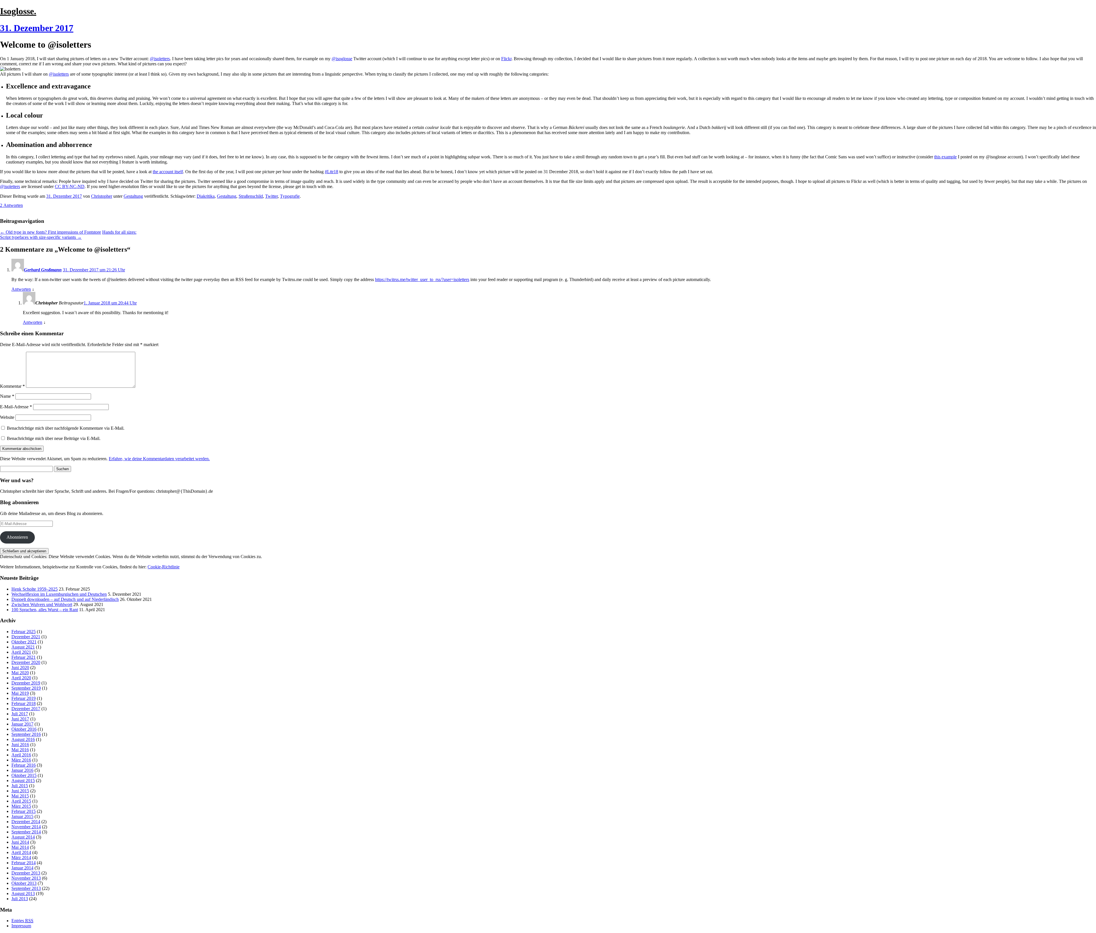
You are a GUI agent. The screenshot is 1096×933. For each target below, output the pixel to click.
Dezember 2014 (25, 821)
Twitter (271, 196)
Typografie (290, 196)
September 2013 (26, 888)
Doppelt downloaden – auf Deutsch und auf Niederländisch (65, 599)
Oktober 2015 (24, 775)
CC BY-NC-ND (69, 186)
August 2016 (23, 739)
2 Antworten (11, 205)
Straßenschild (251, 196)
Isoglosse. (18, 11)
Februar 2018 (23, 703)
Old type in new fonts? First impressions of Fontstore (50, 232)
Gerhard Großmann (43, 269)
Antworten (21, 289)
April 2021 (21, 652)
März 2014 (21, 857)
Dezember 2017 (25, 708)
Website (7, 417)
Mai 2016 (20, 749)
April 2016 (21, 754)
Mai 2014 (20, 847)
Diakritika (206, 196)
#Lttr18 (331, 171)
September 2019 (26, 688)
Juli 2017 (19, 713)
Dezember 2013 (25, 873)
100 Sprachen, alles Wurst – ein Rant (44, 609)
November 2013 (26, 878)
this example (945, 156)
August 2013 (23, 893)
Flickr (506, 58)
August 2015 (23, 780)
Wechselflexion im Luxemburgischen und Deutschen (59, 594)
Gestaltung (133, 196)
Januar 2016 (22, 770)
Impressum (21, 925)
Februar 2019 (23, 698)
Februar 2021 (23, 657)
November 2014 (26, 826)
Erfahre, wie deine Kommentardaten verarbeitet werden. (159, 458)
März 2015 (21, 806)
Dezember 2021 (25, 636)
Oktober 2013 (24, 883)
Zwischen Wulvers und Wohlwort (41, 604)
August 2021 (23, 647)
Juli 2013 (19, 898)
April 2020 (21, 677)
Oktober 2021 (24, 641)
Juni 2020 (20, 667)
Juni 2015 (20, 790)
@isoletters (160, 58)
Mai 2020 (20, 672)
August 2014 (23, 837)
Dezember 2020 (25, 662)
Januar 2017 (22, 724)
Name (7, 396)
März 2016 (21, 760)
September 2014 (26, 831)
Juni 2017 (20, 718)
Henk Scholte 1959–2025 (34, 589)
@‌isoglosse (342, 58)
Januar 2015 (22, 816)
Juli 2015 (19, 785)
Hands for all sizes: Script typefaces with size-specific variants (68, 235)
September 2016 (26, 734)
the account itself (168, 171)
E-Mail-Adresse (16, 406)
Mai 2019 (20, 693)
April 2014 (21, 852)
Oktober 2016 (24, 729)
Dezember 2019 (25, 682)
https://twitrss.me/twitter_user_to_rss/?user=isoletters (422, 279)
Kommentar (12, 386)
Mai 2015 (20, 795)
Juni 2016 (20, 744)
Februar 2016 (23, 765)
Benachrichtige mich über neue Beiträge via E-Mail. (53, 438)
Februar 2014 (23, 862)
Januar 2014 (22, 867)
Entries (22, 920)
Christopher (101, 196)
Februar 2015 (23, 811)
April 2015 (21, 801)
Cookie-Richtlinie (164, 566)
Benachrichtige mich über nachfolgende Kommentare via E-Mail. (65, 428)
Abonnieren (17, 537)
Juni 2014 (20, 842)
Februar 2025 (23, 631)
